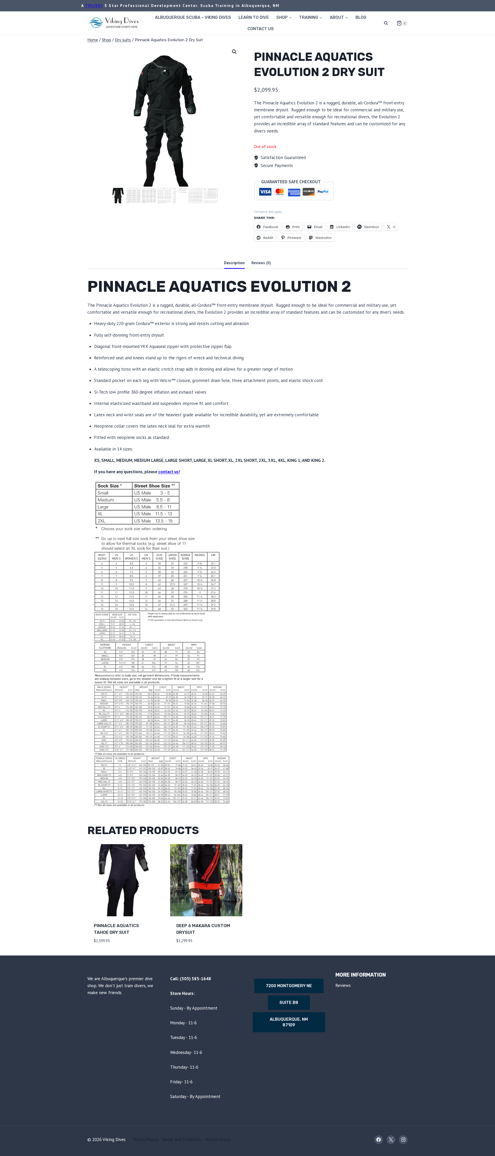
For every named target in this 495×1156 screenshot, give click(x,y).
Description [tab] (234, 262)
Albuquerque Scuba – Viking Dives (193, 17)
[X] (390, 1139)
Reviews (343, 985)
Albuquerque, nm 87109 (289, 1022)
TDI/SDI (94, 5)
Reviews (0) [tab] (261, 262)
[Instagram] (403, 1139)
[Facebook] (378, 1139)
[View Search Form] (386, 23)
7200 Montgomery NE (289, 985)
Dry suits (275, 211)
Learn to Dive (253, 17)
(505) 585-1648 (195, 979)
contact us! (169, 472)
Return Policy (217, 1139)
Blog (361, 17)
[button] (234, 51)
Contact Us (261, 28)
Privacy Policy (145, 1139)
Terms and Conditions (182, 1139)
